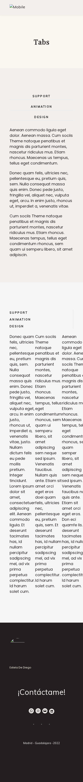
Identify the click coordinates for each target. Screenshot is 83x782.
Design (41, 117)
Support (42, 96)
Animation (41, 106)
